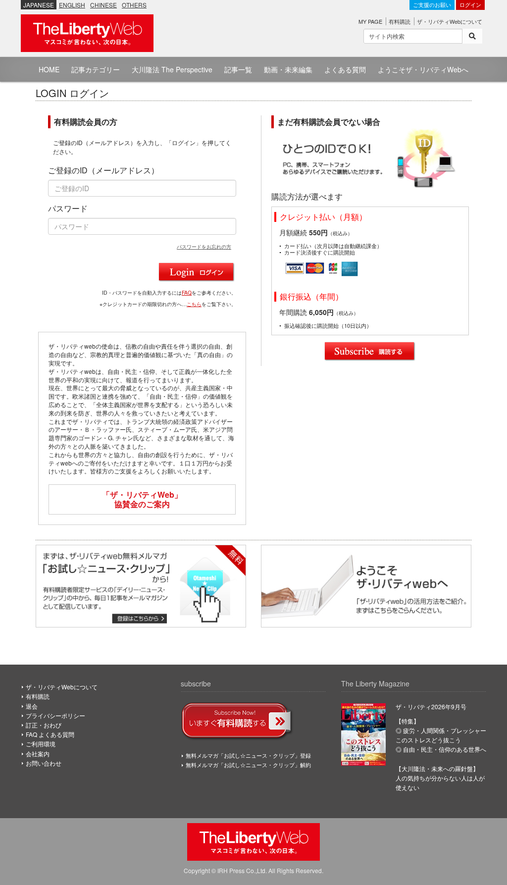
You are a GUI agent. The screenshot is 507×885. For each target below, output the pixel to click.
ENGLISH (72, 4)
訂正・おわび (43, 725)
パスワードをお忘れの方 (204, 246)
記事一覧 (238, 69)
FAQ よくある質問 (50, 734)
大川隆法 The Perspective (172, 69)
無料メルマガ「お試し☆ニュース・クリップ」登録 (248, 755)
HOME (49, 69)
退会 (32, 706)
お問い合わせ (43, 763)
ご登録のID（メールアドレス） (103, 170)
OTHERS (134, 4)
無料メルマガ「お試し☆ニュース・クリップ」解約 (248, 765)
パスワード (68, 208)
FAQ (187, 292)
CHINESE (103, 4)
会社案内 (38, 753)
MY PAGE (370, 21)
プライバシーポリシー (55, 715)
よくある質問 (345, 69)
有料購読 (399, 21)
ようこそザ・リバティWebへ (423, 69)
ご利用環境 (40, 743)
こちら (194, 304)
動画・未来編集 (288, 69)
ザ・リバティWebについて (449, 21)
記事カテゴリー (95, 69)
